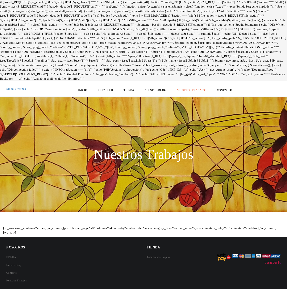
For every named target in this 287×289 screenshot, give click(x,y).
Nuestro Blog (155, 90)
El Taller (11, 257)
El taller (105, 90)
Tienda (129, 90)
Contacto (224, 90)
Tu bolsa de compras (158, 257)
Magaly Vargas (16, 88)
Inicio (82, 90)
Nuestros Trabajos (191, 90)
